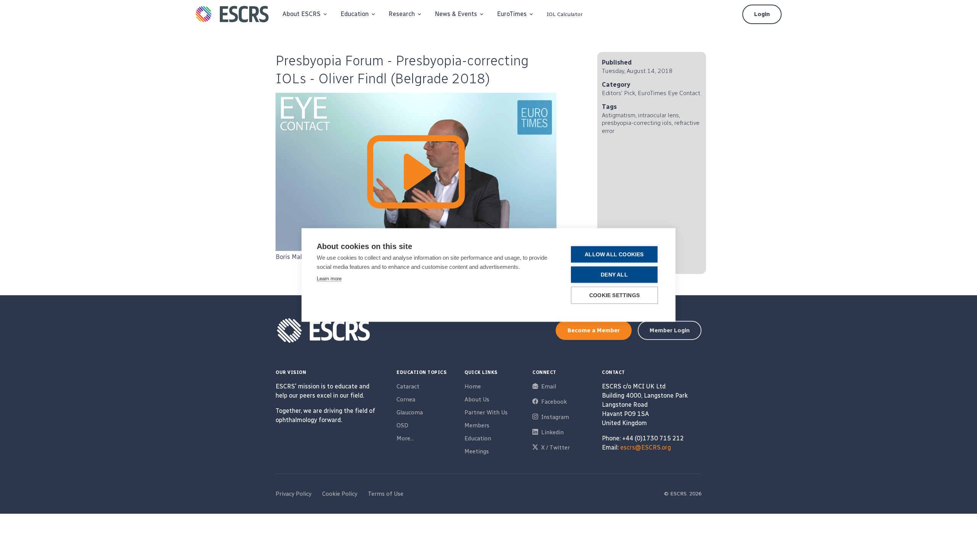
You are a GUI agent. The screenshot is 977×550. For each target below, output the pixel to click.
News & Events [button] (456, 14)
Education (477, 438)
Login (762, 14)
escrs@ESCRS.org (645, 447)
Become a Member (593, 330)
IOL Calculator (565, 14)
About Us (476, 399)
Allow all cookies (614, 254)
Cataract (408, 386)
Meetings (476, 451)
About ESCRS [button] (301, 14)
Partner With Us (486, 412)
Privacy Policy (293, 493)
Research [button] (402, 14)
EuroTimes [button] (512, 14)
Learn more (329, 278)
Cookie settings (614, 295)
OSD (402, 425)
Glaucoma (410, 412)
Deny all (614, 275)
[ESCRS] (232, 14)
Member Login (670, 330)
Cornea (406, 399)
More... (405, 438)
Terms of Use (385, 493)
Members (476, 425)
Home (472, 386)
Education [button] (354, 14)
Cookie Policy (339, 493)
